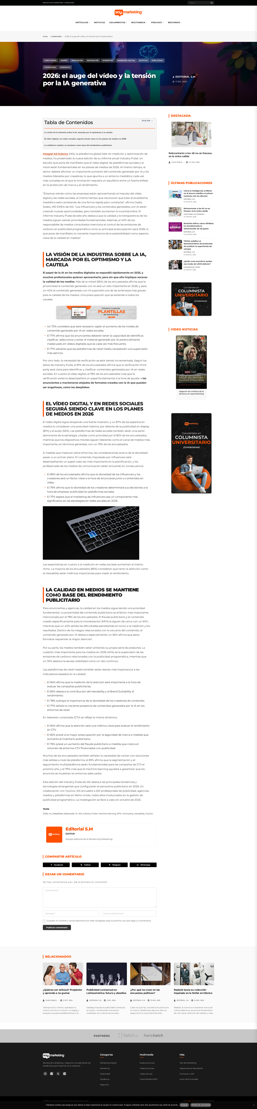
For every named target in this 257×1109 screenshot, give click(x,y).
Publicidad (157, 60)
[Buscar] (211, 2)
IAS (80, 813)
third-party (128, 813)
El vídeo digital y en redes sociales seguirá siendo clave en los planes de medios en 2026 (85, 139)
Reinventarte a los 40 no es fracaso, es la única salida (197, 209)
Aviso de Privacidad (189, 1079)
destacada (69, 813)
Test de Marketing (188, 1063)
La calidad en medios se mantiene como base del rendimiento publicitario (78, 145)
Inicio (45, 36)
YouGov (149, 813)
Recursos (174, 22)
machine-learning (107, 813)
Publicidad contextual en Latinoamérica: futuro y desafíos (106, 991)
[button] (191, 367)
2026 (45, 813)
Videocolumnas (147, 1068)
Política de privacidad (201, 1105)
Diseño (64, 60)
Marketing (108, 60)
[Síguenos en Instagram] (45, 1073)
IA (76, 813)
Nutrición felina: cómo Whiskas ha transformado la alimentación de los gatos (199, 226)
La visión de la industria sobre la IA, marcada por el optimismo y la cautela (78, 132)
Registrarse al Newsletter (191, 1068)
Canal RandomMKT (149, 1079)
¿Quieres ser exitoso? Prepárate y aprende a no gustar (62, 991)
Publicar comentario (57, 927)
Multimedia (138, 22)
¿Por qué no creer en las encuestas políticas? (145, 991)
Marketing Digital (126, 60)
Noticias (99, 22)
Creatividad (56, 36)
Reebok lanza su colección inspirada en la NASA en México (193, 991)
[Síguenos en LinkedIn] (64, 1073)
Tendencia (65, 67)
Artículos (81, 22)
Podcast (156, 22)
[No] (253, 1105)
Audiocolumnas (147, 1063)
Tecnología (50, 67)
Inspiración (93, 60)
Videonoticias (146, 1074)
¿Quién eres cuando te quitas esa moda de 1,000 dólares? (198, 262)
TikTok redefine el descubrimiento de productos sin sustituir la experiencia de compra (198, 245)
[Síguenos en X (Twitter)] (58, 1073)
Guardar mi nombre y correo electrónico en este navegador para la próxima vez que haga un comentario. (99, 920)
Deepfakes (57, 813)
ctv (50, 813)
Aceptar (184, 1105)
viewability (139, 813)
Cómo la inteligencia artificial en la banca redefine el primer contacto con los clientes (198, 193)
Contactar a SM (187, 1074)
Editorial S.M (79, 829)
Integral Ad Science (55, 153)
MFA (119, 813)
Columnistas (117, 22)
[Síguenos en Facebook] (51, 1073)
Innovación (77, 60)
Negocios (104, 1084)
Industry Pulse (90, 813)
